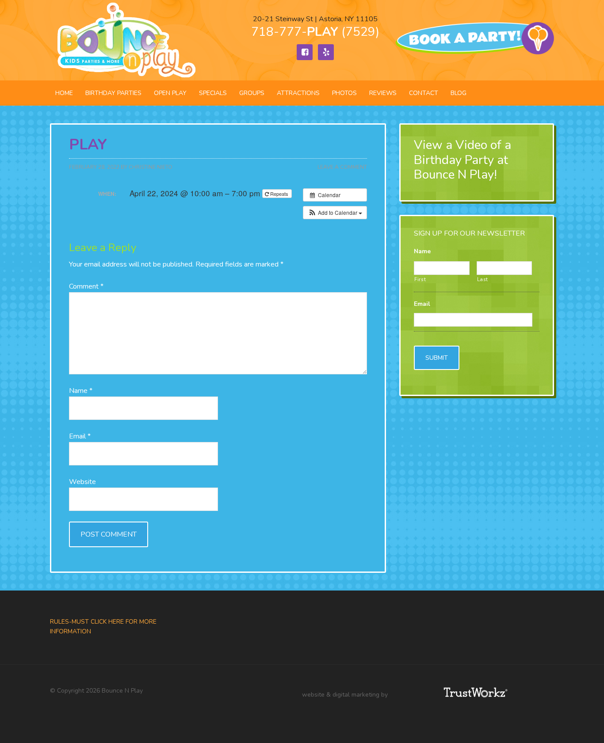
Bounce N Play (125, 40)
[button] (335, 212)
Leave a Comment (342, 167)
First (420, 279)
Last (483, 279)
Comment (86, 286)
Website (82, 482)
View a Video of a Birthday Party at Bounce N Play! (462, 160)
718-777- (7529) (315, 31)
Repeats (279, 193)
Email (80, 436)
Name (80, 391)
